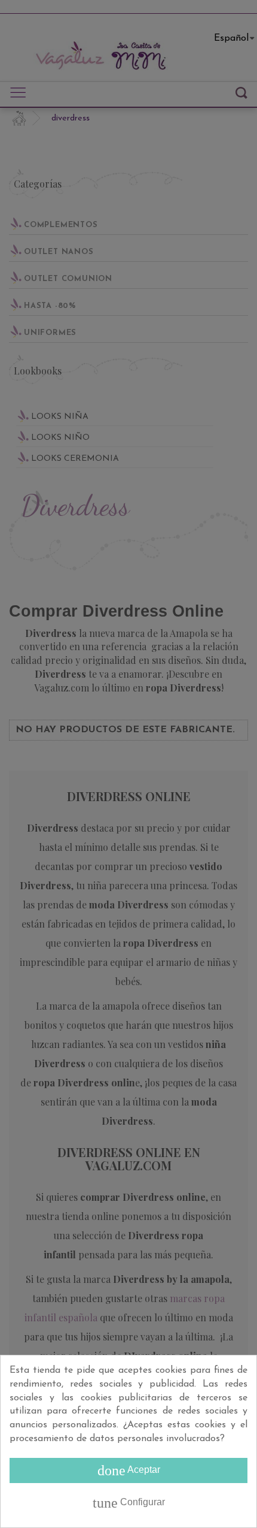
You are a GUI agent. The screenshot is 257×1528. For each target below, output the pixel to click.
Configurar (129, 1503)
